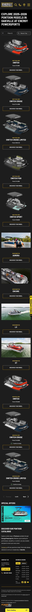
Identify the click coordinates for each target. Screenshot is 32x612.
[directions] (24, 4)
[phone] (20, 4)
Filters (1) (10, 33)
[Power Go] (15, 605)
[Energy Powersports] (7, 5)
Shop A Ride (10, 602)
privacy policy (25, 594)
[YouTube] (28, 582)
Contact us (4, 547)
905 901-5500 (8, 573)
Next (24, 496)
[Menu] (29, 4)
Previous (8, 496)
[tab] (18, 563)
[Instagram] (25, 582)
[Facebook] (22, 582)
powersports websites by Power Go (21, 600)
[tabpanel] (22, 572)
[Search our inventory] (15, 4)
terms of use (3, 596)
